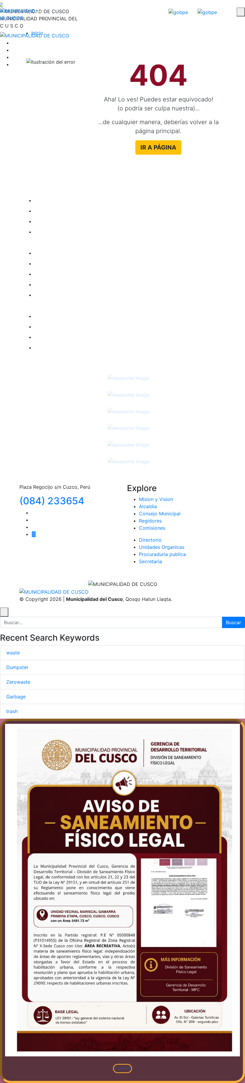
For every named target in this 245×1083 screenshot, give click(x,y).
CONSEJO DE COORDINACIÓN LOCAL (86, 211)
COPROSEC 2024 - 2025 (71, 263)
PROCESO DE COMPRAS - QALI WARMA (88, 295)
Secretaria (150, 561)
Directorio (150, 540)
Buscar (233, 622)
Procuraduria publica (162, 554)
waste (13, 653)
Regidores (150, 521)
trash (12, 711)
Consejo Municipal (159, 514)
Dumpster (17, 667)
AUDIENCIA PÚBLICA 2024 (73, 221)
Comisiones (152, 528)
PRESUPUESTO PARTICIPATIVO (78, 337)
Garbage (16, 697)
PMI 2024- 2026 (61, 253)
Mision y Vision (156, 499)
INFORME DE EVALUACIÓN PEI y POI (84, 284)
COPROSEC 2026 (62, 274)
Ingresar (122, 1067)
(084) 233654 (51, 501)
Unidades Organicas (161, 547)
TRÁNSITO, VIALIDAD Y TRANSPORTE (85, 232)
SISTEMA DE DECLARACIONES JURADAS (90, 348)
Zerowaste (18, 682)
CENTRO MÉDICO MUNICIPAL (77, 316)
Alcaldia (148, 506)
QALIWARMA (57, 327)
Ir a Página (158, 147)
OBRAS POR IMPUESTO (69, 200)
